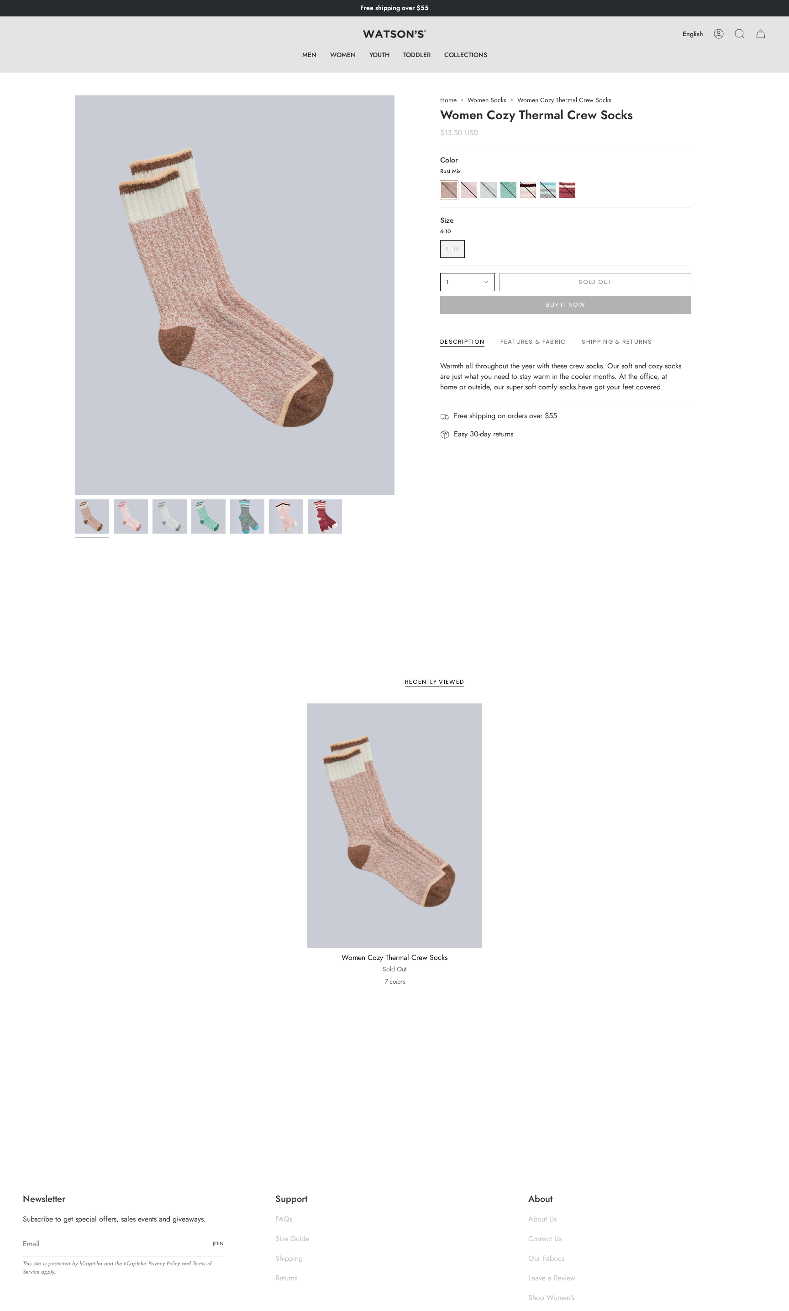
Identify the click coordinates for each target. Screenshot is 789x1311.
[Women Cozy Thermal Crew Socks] (394, 825)
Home (448, 100)
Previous (75, 295)
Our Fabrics (546, 1258)
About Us (542, 1219)
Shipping (289, 1258)
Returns (286, 1278)
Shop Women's (551, 1297)
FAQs (283, 1219)
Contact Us (545, 1238)
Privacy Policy (164, 1263)
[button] (309, 55)
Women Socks (487, 100)
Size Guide (292, 1238)
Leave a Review (551, 1278)
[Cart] (760, 34)
